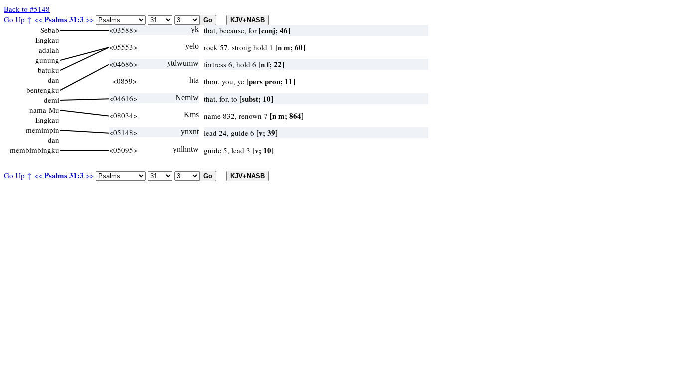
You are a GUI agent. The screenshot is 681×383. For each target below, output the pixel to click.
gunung (47, 60)
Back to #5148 (27, 9)
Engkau (47, 40)
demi (51, 100)
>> (90, 19)
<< (38, 19)
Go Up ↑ (18, 19)
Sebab (49, 30)
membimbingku (34, 150)
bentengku (42, 90)
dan (53, 80)
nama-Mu (44, 110)
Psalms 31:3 (64, 19)
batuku (48, 70)
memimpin (42, 130)
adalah (49, 50)
